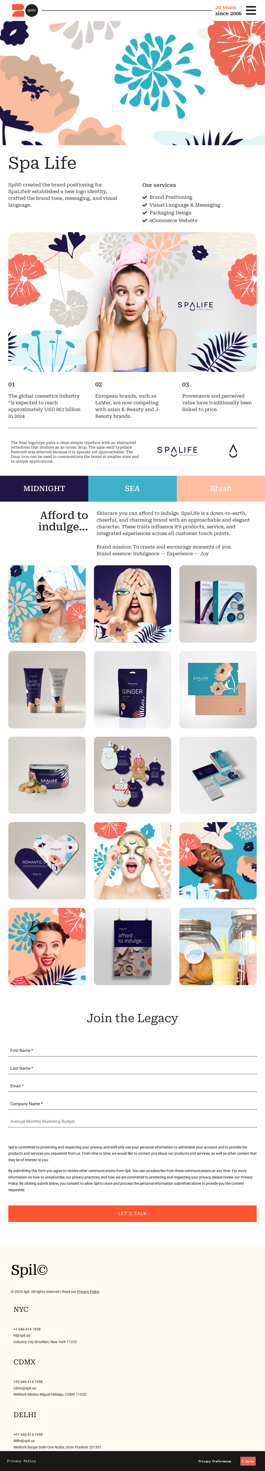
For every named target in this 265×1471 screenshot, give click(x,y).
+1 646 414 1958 (27, 1329)
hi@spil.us (21, 1335)
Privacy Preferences (214, 1461)
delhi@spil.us (24, 1441)
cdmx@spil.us (24, 1388)
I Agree (248, 1461)
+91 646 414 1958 (28, 1434)
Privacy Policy (88, 1292)
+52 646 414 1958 (28, 1382)
